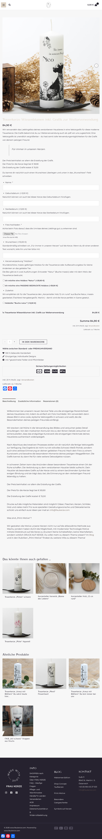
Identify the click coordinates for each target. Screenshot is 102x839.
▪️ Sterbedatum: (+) (14, 209)
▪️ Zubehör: (8, 290)
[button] (10, 5)
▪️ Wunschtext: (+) (14, 242)
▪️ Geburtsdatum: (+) (15, 193)
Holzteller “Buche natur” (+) (20, 303)
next (96, 65)
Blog (91, 535)
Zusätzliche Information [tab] (29, 401)
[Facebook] (11, 792)
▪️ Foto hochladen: (12, 225)
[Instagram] (6, 792)
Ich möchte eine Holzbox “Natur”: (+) (24, 280)
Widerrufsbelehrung (38, 815)
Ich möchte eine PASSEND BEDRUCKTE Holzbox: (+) (31, 285)
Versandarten (35, 799)
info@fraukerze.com (59, 510)
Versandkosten (94, 326)
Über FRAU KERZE (38, 780)
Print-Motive (59, 793)
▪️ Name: (7, 182)
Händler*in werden (38, 796)
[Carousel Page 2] (51, 110)
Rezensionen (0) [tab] (50, 401)
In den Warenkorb (33, 342)
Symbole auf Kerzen (63, 809)
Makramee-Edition (62, 777)
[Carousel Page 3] (54, 110)
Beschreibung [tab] (9, 401)
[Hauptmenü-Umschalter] (3, 4)
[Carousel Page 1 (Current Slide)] (48, 110)
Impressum (35, 805)
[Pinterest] (16, 792)
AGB (32, 802)
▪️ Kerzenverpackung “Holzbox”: (17, 261)
